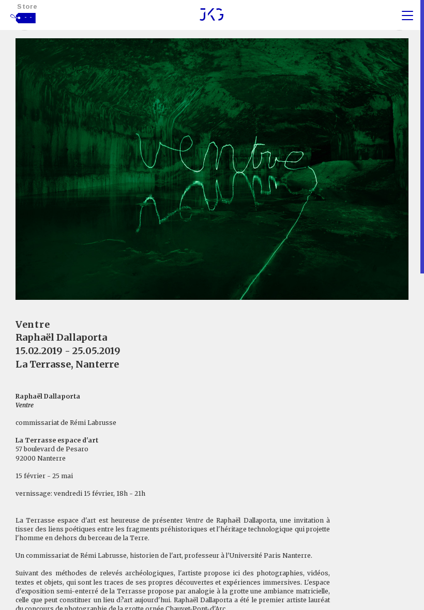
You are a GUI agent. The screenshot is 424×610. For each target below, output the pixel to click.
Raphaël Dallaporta (61, 337)
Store (27, 6)
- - (28, 17)
